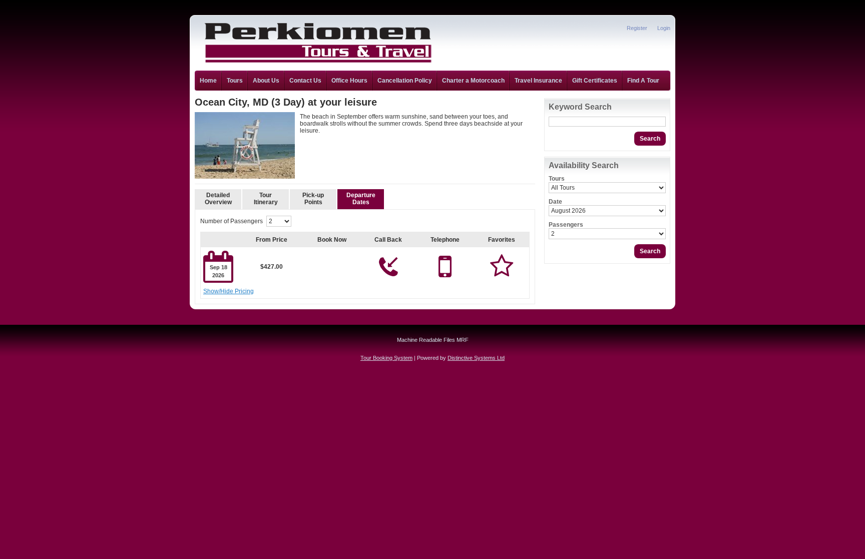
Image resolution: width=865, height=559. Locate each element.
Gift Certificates (594, 80)
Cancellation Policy (404, 80)
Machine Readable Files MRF (433, 340)
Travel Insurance (538, 80)
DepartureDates (360, 199)
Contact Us (305, 80)
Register (637, 28)
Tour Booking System (386, 358)
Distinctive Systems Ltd (476, 358)
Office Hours (349, 80)
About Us (266, 80)
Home (208, 80)
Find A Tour (643, 80)
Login (663, 28)
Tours (235, 80)
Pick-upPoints (313, 199)
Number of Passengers (231, 221)
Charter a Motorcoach (473, 80)
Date (555, 201)
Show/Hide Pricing (228, 291)
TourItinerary (266, 199)
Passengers (566, 224)
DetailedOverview (218, 199)
